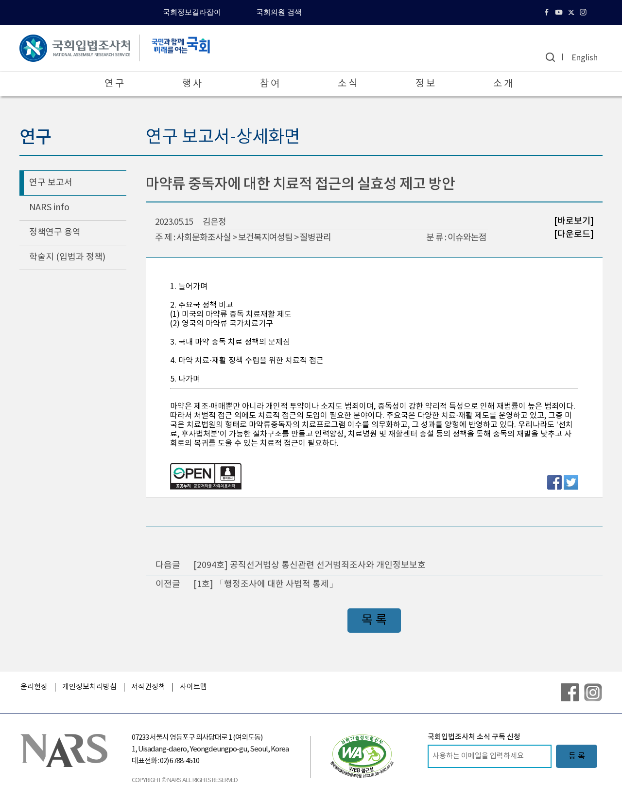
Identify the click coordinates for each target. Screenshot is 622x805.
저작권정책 (148, 687)
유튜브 (560, 12)
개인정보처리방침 (89, 687)
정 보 (425, 84)
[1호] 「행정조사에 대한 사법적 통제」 (265, 584)
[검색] (550, 57)
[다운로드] (574, 234)
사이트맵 (193, 687)
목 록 (374, 620)
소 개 (503, 84)
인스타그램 (584, 12)
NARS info (49, 207)
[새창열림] (362, 755)
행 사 (192, 84)
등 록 (577, 756)
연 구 (114, 84)
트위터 (572, 12)
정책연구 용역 (55, 232)
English (584, 58)
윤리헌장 (34, 687)
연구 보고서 (50, 183)
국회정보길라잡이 (192, 12)
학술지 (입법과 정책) (67, 257)
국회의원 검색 (279, 12)
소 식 (347, 84)
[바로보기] (574, 221)
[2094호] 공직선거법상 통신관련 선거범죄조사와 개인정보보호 (309, 565)
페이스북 (548, 12)
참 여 (269, 84)
